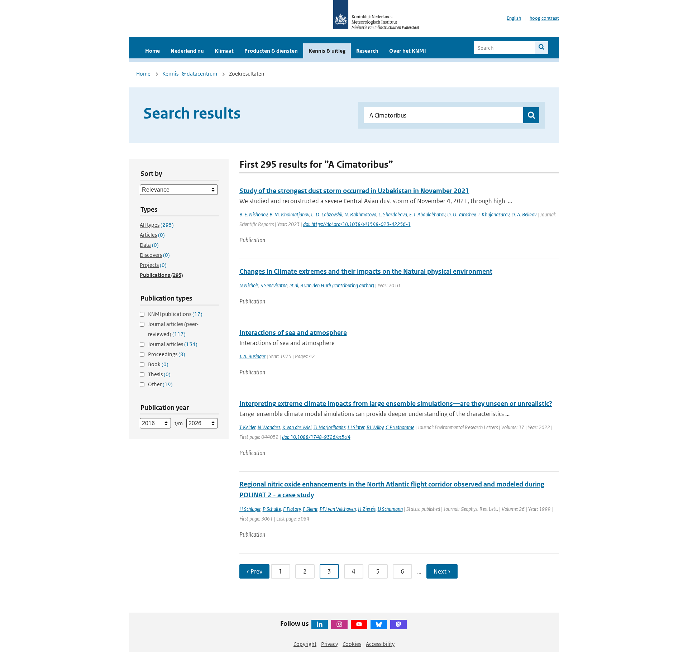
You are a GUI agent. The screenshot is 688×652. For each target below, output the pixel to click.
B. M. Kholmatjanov (289, 214)
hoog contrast (544, 18)
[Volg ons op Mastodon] (398, 624)
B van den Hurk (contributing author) (337, 285)
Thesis (159, 374)
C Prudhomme (400, 427)
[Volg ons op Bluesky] (378, 624)
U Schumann (390, 508)
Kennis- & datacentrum (189, 73)
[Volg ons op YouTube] (359, 624)
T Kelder (247, 427)
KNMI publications (175, 314)
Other (160, 384)
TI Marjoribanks (329, 427)
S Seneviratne (274, 285)
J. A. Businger (252, 356)
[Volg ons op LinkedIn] (319, 624)
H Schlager (250, 508)
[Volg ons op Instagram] (339, 624)
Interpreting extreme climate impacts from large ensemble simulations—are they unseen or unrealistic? (395, 403)
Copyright (304, 644)
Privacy (329, 644)
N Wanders (269, 427)
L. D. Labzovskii (326, 214)
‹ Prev (254, 571)
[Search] (541, 47)
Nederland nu (187, 50)
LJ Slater (356, 427)
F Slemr (310, 508)
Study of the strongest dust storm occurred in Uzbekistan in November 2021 (354, 191)
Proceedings (166, 354)
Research (367, 50)
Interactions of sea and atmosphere (293, 333)
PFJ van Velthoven (338, 508)
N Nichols (248, 285)
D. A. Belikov (523, 214)
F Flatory (292, 508)
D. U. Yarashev (461, 214)
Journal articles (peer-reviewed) (173, 329)
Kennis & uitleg (327, 50)
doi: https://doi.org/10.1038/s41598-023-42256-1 (357, 224)
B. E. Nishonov (253, 214)
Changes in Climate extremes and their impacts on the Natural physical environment (365, 271)
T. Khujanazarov (493, 214)
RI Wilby (375, 427)
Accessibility (380, 644)
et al (294, 285)
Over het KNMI (407, 50)
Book (158, 364)
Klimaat (224, 50)
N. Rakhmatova (360, 214)
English (514, 18)
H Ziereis (367, 508)
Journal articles (172, 344)
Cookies (352, 644)
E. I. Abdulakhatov (427, 214)
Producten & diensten (271, 50)
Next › (442, 571)
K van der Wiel (296, 427)
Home (152, 50)
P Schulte (272, 508)
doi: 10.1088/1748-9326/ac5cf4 (316, 436)
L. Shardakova (392, 214)
